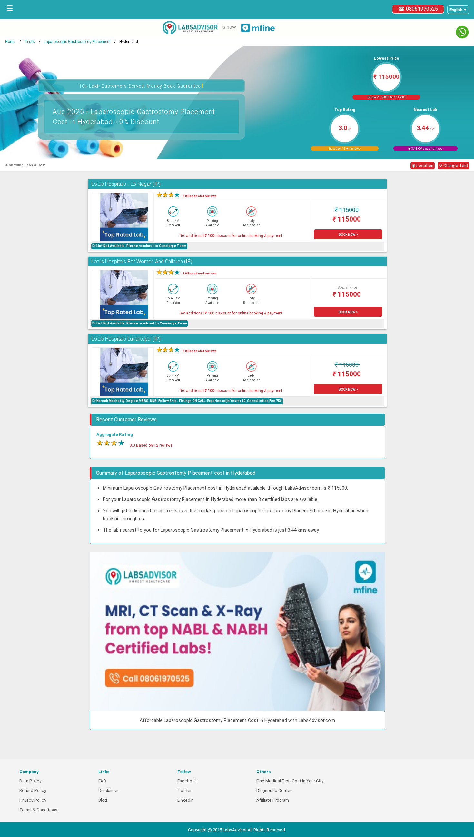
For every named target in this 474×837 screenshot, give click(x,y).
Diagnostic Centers (275, 790)
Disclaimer (108, 790)
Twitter (184, 790)
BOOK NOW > (348, 234)
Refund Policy (32, 790)
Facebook (187, 780)
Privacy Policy (32, 800)
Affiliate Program (272, 800)
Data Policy (30, 780)
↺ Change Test (453, 165)
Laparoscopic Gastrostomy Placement (77, 41)
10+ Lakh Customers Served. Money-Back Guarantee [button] (141, 85)
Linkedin (185, 800)
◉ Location (422, 165)
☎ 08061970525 (418, 9)
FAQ (102, 780)
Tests (30, 41)
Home (10, 41)
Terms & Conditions (38, 809)
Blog (102, 800)
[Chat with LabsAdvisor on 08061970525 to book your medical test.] (462, 32)
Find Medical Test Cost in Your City (289, 780)
